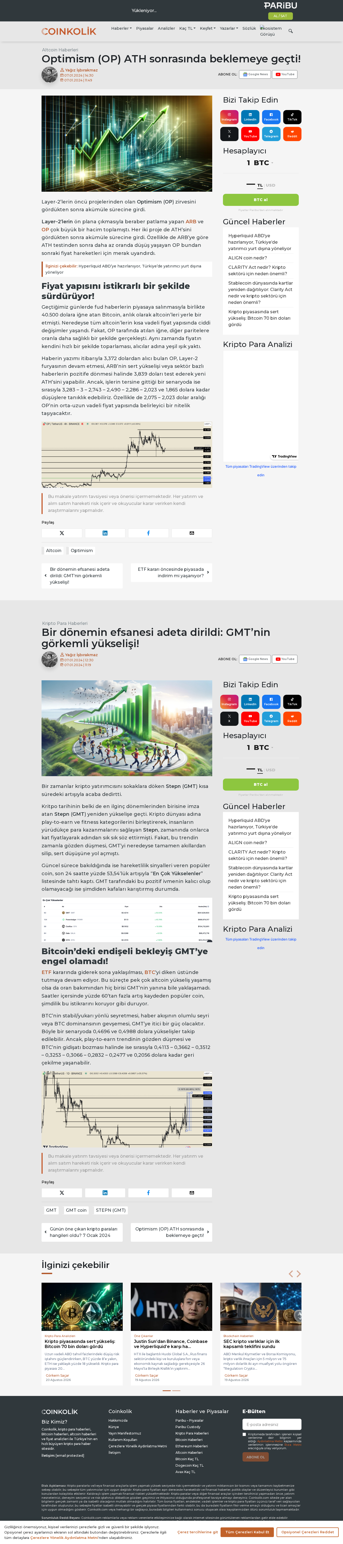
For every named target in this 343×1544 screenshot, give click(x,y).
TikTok (292, 119)
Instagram (229, 119)
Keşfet (206, 28)
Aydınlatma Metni (270, 1441)
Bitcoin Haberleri (189, 1440)
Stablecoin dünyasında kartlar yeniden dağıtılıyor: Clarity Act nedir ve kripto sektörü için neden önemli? (260, 293)
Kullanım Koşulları (123, 1440)
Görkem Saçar (57, 1375)
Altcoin (53, 550)
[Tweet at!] (62, 533)
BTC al (261, 199)
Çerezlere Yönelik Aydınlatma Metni (138, 1446)
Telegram (271, 136)
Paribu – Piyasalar (190, 1420)
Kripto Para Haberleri (65, 623)
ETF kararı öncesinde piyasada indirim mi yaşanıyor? (171, 572)
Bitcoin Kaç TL (187, 1459)
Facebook (271, 119)
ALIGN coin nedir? (247, 258)
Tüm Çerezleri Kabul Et (247, 1532)
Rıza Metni (293, 1445)
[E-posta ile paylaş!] (192, 533)
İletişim (115, 1453)
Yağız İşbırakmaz (81, 70)
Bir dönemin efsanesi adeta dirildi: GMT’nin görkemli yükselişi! (80, 576)
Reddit (292, 136)
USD (270, 185)
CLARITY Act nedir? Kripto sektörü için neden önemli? (257, 270)
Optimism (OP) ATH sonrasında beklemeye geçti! (169, 1232)
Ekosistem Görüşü (271, 31)
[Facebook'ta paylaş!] (148, 533)
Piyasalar (145, 28)
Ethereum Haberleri (192, 1446)
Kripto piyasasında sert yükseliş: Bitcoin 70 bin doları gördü (259, 318)
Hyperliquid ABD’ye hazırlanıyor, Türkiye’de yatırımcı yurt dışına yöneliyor (123, 269)
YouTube (250, 136)
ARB (191, 222)
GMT (51, 1210)
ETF (46, 972)
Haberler (120, 28)
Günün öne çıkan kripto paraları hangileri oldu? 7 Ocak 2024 (83, 1232)
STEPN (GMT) (111, 1210)
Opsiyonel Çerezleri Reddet (307, 1532)
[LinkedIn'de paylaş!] (105, 533)
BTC (149, 972)
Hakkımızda (118, 1420)
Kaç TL (186, 28)
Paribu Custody (188, 1427)
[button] (290, 1274)
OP (45, 230)
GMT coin (76, 1210)
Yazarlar (227, 28)
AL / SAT (280, 16)
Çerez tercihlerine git (197, 1532)
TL (260, 185)
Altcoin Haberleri (60, 49)
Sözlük (249, 28)
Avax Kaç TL (185, 1472)
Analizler (166, 28)
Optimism (82, 550)
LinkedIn (250, 119)
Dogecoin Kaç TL (190, 1465)
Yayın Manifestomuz (125, 1433)
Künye (114, 1427)
